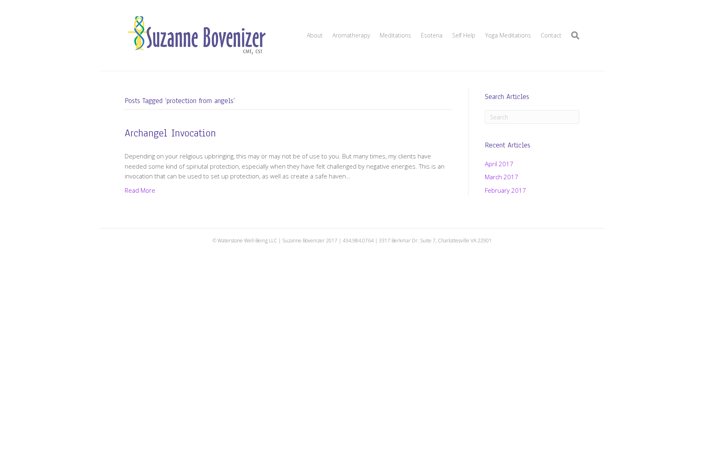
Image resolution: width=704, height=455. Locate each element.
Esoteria (431, 35)
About (315, 35)
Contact (551, 35)
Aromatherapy (351, 35)
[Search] (572, 35)
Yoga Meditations (508, 35)
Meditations (395, 35)
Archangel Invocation (170, 133)
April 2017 (499, 164)
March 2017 (501, 177)
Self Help (463, 35)
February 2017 (505, 190)
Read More (140, 190)
